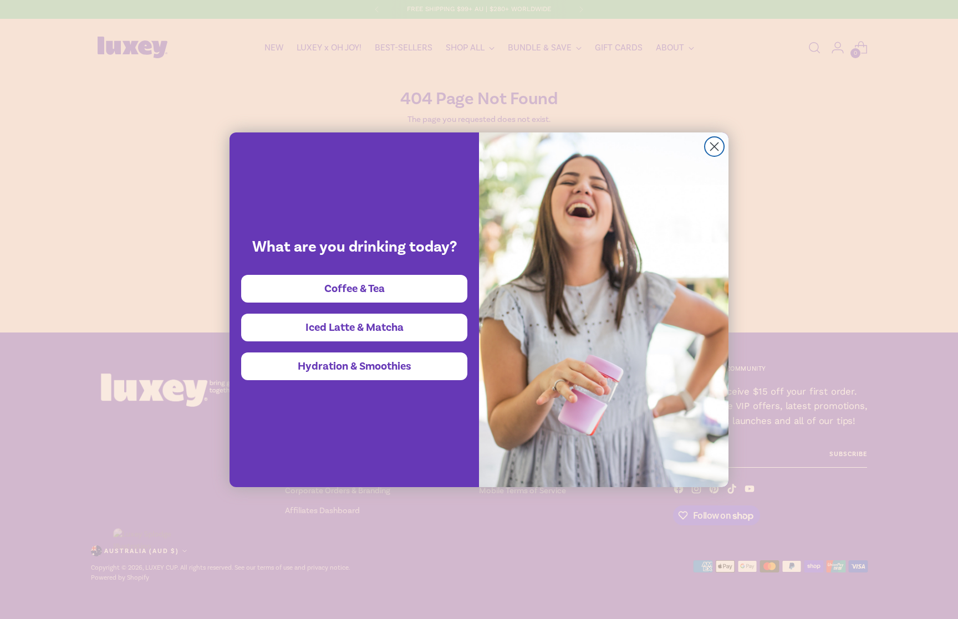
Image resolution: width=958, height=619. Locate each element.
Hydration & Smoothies (354, 366)
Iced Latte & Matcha (354, 327)
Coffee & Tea (354, 289)
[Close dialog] (714, 146)
